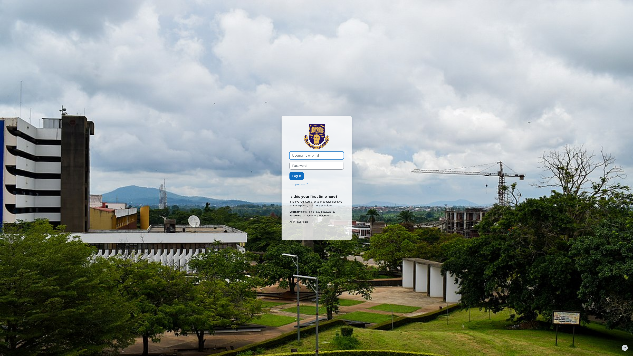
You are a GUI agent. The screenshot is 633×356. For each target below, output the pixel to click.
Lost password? (298, 184)
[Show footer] (625, 348)
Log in (296, 176)
